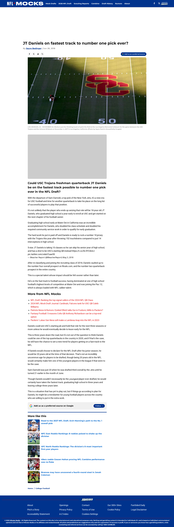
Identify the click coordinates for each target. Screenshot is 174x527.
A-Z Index (63, 514)
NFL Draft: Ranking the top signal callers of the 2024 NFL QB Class (62, 300)
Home (30, 488)
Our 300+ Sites (114, 505)
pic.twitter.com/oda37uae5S (41, 254)
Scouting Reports (81, 4)
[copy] (42, 54)
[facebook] (154, 3)
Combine (95, 4)
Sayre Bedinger (33, 48)
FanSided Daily (138, 505)
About (127, 4)
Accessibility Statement (38, 514)
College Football (43, 488)
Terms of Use (88, 509)
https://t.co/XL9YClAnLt (83, 251)
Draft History (107, 4)
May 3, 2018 (68, 257)
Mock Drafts (51, 4)
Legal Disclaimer (139, 509)
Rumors (118, 4)
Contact (85, 505)
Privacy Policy (65, 509)
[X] (159, 3)
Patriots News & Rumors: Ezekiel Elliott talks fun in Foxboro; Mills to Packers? (67, 310)
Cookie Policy (114, 509)
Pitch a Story (33, 509)
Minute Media (15, 520)
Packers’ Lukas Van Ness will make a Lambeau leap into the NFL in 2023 (65, 320)
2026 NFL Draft (64, 4)
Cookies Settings (90, 514)
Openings (63, 505)
